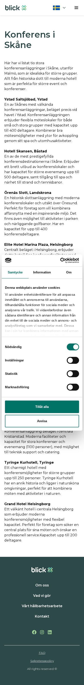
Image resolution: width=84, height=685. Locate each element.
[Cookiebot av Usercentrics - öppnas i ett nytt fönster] (60, 260)
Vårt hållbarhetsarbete (42, 606)
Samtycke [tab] (15, 272)
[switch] (73, 360)
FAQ (42, 653)
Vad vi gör (42, 596)
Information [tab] (42, 272)
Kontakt (42, 616)
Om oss (42, 585)
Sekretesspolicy (42, 661)
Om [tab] (69, 272)
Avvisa (42, 421)
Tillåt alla (42, 407)
